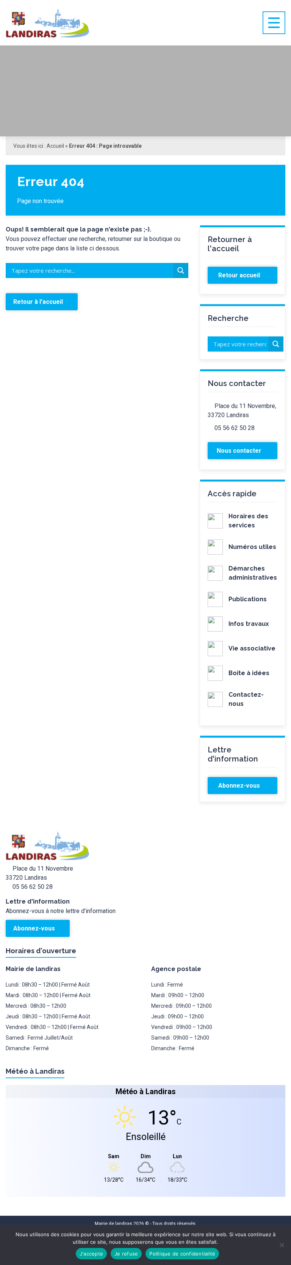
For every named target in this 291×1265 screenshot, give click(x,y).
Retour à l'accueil (38, 301)
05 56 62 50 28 (234, 428)
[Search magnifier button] (180, 270)
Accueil (55, 146)
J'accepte (91, 1254)
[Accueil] (62, 23)
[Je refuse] (281, 1245)
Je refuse (126, 1254)
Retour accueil (239, 275)
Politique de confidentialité (182, 1254)
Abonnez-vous (239, 785)
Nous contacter (240, 450)
